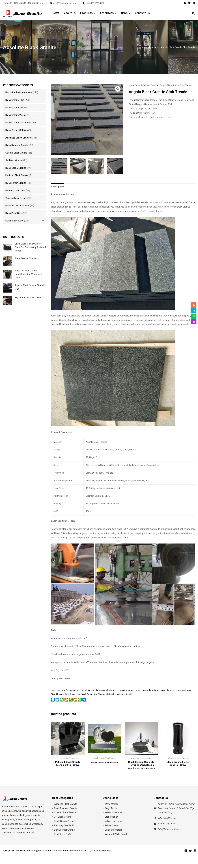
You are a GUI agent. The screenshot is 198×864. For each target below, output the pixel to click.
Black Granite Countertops (18, 92)
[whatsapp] (193, 316)
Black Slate (100, 690)
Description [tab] (57, 186)
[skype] (193, 310)
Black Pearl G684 (13, 213)
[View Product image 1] (59, 166)
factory (69, 690)
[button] (94, 13)
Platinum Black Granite (16, 175)
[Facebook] (185, 3)
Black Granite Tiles (14, 100)
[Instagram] (193, 3)
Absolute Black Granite (18, 137)
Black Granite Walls (15, 115)
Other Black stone (14, 220)
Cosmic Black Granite (16, 152)
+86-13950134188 (167, 818)
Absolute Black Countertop (68, 694)
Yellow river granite (114, 821)
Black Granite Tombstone (18, 122)
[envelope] (193, 321)
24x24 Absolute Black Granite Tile (153, 690)
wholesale (89, 690)
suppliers (60, 690)
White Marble (111, 804)
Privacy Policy (103, 850)
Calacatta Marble (113, 829)
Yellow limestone (113, 812)
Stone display (111, 816)
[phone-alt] (193, 305)
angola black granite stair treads (117, 694)
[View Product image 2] (78, 166)
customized (78, 690)
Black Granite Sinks (15, 107)
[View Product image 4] (115, 166)
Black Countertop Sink (92, 694)
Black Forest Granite (15, 183)
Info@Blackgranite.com (170, 829)
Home (131, 85)
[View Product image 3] (96, 166)
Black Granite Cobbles (16, 130)
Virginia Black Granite (16, 198)
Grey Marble (111, 808)
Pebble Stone (111, 825)
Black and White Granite (17, 205)
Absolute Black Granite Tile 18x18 (121, 690)
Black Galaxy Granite (15, 168)
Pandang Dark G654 (15, 190)
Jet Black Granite (14, 160)
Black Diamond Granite (16, 145)
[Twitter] (189, 3)
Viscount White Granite (116, 834)
